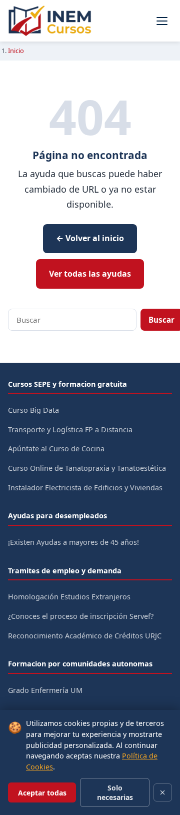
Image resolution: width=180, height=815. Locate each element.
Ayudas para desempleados (57, 515)
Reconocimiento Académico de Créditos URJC (85, 635)
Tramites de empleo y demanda (65, 570)
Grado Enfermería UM (45, 690)
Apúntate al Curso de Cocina (56, 448)
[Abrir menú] (162, 21)
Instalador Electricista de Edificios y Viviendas (85, 487)
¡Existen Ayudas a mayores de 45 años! (73, 542)
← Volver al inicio (90, 238)
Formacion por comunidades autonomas (80, 663)
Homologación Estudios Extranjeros (69, 596)
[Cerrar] (163, 792)
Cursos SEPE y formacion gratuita (67, 384)
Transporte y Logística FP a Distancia (70, 429)
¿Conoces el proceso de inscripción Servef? (81, 616)
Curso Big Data (33, 410)
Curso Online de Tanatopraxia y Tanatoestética (87, 468)
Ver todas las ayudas (90, 273)
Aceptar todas (42, 792)
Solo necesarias (115, 792)
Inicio (16, 50)
